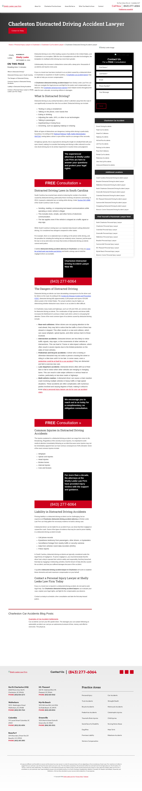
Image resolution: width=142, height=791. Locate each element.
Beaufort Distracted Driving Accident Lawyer (110, 181)
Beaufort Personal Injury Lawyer (106, 240)
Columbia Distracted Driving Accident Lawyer (110, 195)
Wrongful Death (113, 701)
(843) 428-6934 (50, 710)
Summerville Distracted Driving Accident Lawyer (111, 202)
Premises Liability (88, 735)
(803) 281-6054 (19, 725)
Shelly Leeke (22, 57)
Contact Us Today (18, 31)
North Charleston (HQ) (18, 687)
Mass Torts (111, 730)
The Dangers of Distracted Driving (18, 78)
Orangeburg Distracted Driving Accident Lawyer (111, 206)
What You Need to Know (86, 6)
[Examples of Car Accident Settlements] (17, 625)
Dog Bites (85, 730)
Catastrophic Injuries (115, 712)
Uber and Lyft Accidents (103, 161)
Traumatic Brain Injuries (90, 718)
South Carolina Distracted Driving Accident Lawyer (112, 178)
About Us (37, 6)
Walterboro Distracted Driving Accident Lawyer (110, 185)
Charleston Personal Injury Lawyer (107, 226)
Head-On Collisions (102, 133)
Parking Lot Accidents (103, 147)
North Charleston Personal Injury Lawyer (109, 222)
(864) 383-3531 (50, 725)
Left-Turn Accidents (102, 144)
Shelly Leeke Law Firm (69, 776)
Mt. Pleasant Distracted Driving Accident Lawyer (111, 199)
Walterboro (13, 702)
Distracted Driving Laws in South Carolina (20, 75)
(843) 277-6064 (131, 5)
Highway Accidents (102, 137)
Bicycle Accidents (88, 707)
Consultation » (63, 183)
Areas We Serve (70, 6)
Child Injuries (112, 718)
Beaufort (12, 733)
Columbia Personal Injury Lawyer (106, 229)
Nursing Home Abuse (115, 724)
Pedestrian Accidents (89, 712)
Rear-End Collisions (102, 151)
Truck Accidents (87, 701)
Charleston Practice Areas (52, 6)
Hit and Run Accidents (103, 140)
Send (101, 106)
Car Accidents (112, 695)
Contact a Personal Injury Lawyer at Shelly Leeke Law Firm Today (21, 90)
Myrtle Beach (45, 702)
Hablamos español (126, 9)
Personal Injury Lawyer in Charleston (27, 45)
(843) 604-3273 (19, 695)
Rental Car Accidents (103, 154)
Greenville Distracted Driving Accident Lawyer (110, 192)
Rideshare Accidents (102, 158)
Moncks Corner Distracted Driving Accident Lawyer (112, 209)
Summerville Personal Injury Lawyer (107, 244)
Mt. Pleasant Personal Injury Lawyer (107, 248)
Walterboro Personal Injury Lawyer (107, 237)
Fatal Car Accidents (102, 130)
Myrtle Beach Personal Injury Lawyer (107, 251)
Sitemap (86, 776)
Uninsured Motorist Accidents (105, 165)
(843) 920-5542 (50, 695)
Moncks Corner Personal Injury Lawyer (108, 255)
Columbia (12, 717)
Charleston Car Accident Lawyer (52, 45)
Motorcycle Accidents (115, 707)
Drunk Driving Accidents (103, 126)
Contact (100, 6)
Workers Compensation (90, 741)
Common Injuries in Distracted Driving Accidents (19, 82)
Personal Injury (87, 695)
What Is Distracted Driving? (16, 71)
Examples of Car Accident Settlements (43, 619)
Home (11, 45)
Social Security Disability (90, 724)
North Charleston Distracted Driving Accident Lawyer (112, 188)
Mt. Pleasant (44, 687)
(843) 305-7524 (19, 710)
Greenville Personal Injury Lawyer (106, 233)
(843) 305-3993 (19, 740)
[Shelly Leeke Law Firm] (13, 6)
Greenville (43, 717)
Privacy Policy (79, 776)
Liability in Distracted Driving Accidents (19, 86)
